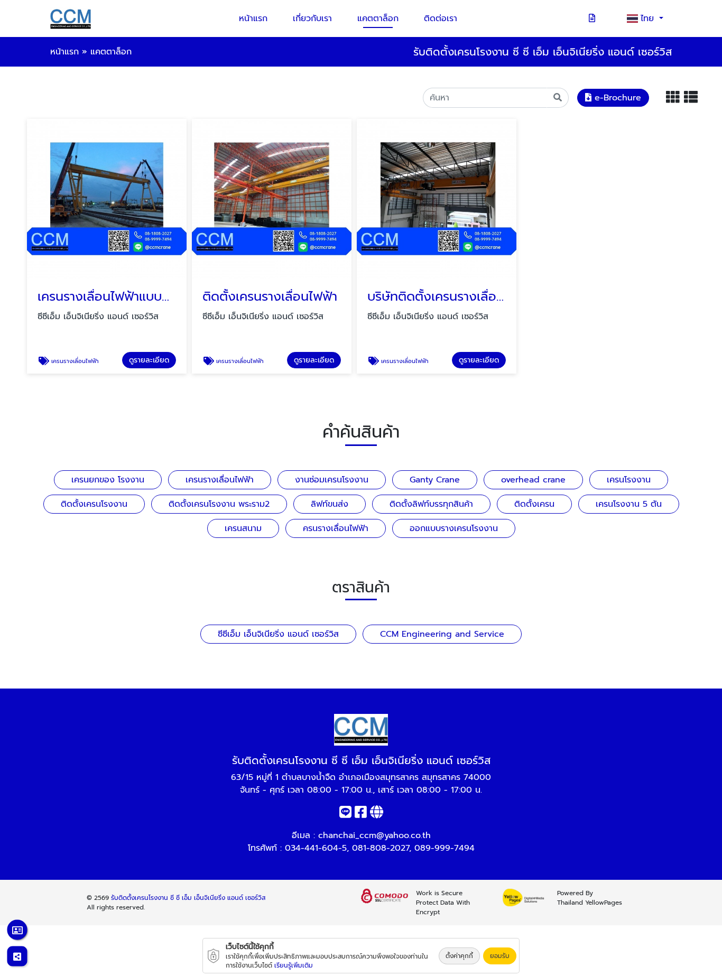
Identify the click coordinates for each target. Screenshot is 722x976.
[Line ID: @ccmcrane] (345, 814)
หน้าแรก (253, 18)
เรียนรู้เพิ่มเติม (293, 965)
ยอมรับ (500, 956)
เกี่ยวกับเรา (312, 18)
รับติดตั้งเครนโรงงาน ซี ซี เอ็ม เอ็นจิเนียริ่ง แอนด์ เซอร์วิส (188, 898)
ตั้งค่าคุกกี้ (459, 956)
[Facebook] (361, 814)
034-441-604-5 (316, 848)
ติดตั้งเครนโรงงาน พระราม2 (219, 504)
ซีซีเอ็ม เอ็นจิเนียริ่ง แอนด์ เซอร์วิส (278, 634)
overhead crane (533, 479)
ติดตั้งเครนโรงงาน (94, 504)
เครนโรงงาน (629, 479)
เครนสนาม (243, 528)
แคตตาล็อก (378, 18)
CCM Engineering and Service (442, 634)
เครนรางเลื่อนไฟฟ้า (220, 479)
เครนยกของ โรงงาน (107, 479)
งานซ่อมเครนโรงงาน (331, 479)
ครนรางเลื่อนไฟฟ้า (335, 528)
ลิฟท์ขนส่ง (329, 504)
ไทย (649, 18)
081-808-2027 (380, 848)
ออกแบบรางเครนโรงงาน (454, 528)
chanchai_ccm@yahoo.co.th (374, 835)
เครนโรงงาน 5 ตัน (629, 504)
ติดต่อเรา (440, 18)
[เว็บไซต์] (376, 814)
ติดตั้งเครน (534, 504)
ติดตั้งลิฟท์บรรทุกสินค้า (431, 504)
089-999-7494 (444, 848)
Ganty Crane (435, 479)
